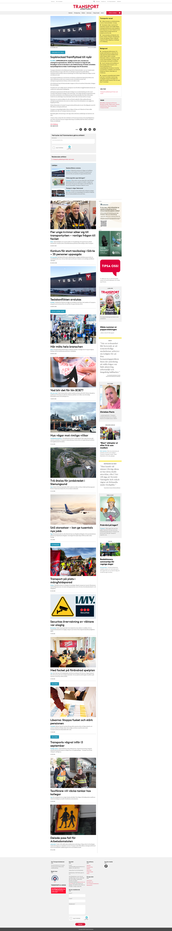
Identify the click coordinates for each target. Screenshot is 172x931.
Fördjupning (77, 13)
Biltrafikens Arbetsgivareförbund (108, 102)
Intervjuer (89, 13)
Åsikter (83, 13)
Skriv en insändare (59, 1)
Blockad (102, 104)
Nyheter (70, 13)
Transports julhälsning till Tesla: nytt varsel (63, 159)
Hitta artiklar (113, 12)
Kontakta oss (103, 1)
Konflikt (106, 104)
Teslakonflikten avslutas (73, 168)
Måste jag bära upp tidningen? (75, 178)
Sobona (117, 104)
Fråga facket (96, 13)
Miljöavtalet (112, 104)
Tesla (108, 106)
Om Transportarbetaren (111, 1)
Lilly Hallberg (54, 124)
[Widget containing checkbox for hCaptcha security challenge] (62, 147)
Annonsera (98, 1)
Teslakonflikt (113, 106)
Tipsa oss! (52, 1)
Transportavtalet (104, 107)
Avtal (102, 13)
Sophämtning (103, 106)
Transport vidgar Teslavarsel (74, 188)
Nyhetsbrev (119, 1)
